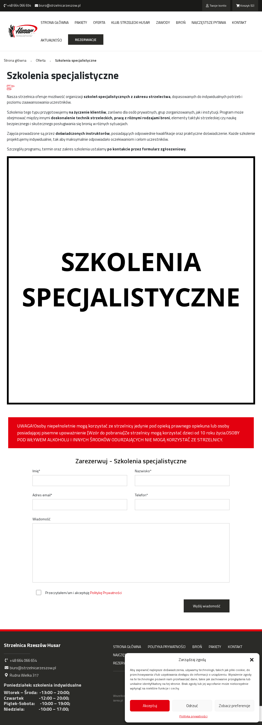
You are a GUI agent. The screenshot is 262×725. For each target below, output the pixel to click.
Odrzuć (192, 706)
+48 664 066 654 (18, 5)
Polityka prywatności (193, 716)
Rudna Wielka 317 (24, 675)
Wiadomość (41, 519)
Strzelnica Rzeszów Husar (32, 645)
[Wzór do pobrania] (106, 432)
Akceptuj (150, 706)
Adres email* (42, 495)
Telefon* (141, 495)
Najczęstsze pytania (209, 22)
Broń (180, 22)
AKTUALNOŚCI (51, 40)
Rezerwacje (85, 39)
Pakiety (81, 22)
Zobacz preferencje (234, 706)
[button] (251, 659)
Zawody (163, 22)
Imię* (36, 471)
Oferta (99, 22)
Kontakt (239, 22)
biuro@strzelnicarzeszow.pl (59, 5)
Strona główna (55, 22)
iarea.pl (118, 700)
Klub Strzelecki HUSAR (130, 22)
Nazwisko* (143, 471)
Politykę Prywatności (106, 592)
